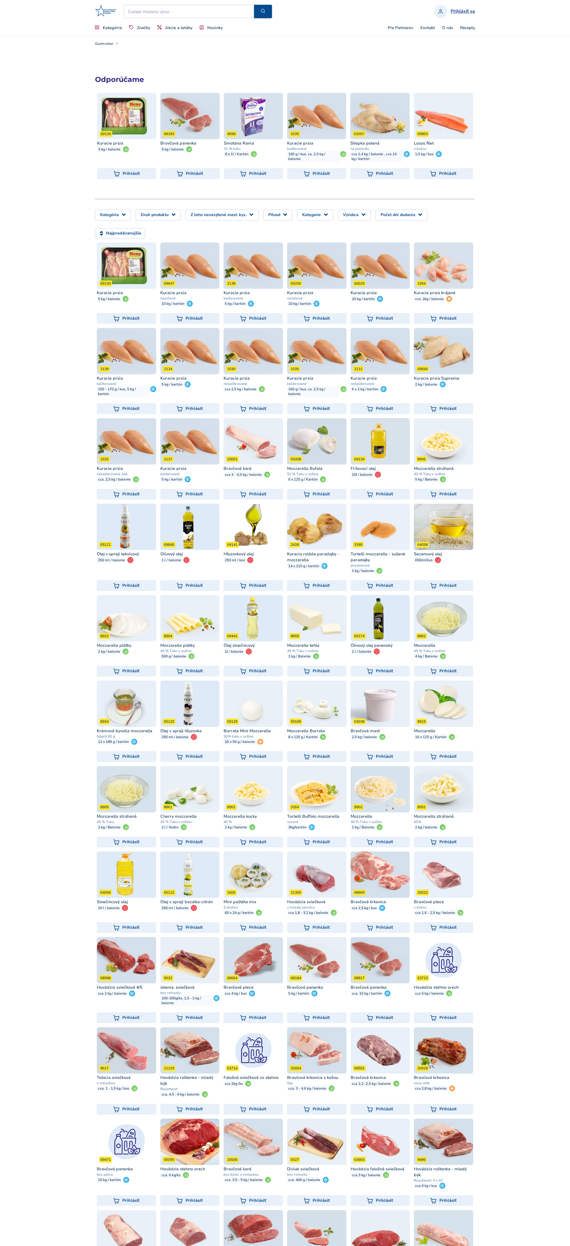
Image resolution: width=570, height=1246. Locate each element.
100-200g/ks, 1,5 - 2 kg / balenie (181, 1000)
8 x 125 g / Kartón (303, 737)
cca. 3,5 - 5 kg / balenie (244, 1179)
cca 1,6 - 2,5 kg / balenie (435, 912)
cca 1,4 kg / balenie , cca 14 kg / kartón (374, 156)
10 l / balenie (109, 908)
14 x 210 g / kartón (303, 566)
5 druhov (231, 907)
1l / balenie (234, 651)
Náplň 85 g (106, 736)
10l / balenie (362, 474)
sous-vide (422, 1083)
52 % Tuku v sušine (303, 474)
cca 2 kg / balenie (112, 993)
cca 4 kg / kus (236, 993)
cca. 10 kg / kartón (367, 993)
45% (417, 821)
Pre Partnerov (400, 28)
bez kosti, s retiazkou (241, 1174)
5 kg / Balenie (426, 479)
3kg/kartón (297, 827)
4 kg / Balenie (426, 656)
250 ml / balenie (111, 560)
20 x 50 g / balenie (240, 741)
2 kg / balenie (426, 384)
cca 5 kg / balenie (429, 993)
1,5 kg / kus (424, 154)
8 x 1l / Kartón (236, 154)
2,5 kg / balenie (364, 737)
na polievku (359, 148)
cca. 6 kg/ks (171, 1175)
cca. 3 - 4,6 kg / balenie (307, 1088)
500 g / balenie (174, 656)
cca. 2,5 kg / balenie (114, 479)
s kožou (420, 148)
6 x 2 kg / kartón (365, 389)
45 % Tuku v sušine (176, 651)
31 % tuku (232, 148)
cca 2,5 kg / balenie (240, 389)
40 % (228, 821)
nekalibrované (235, 383)
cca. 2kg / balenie (429, 299)
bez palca (105, 1174)
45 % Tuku (105, 821)
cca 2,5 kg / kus (364, 908)
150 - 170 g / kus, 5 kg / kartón (117, 391)
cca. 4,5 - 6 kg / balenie (181, 1094)
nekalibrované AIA (112, 474)
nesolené (168, 298)
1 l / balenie (171, 560)
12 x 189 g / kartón (113, 741)
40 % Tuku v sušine (429, 474)
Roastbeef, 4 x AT (428, 1180)
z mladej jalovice (301, 907)
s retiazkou (106, 1083)
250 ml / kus (235, 560)
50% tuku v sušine (239, 736)
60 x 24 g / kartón (239, 912)
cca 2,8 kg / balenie (431, 1088)
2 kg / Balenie (109, 827)
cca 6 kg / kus (426, 1185)
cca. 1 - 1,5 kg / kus (113, 1088)
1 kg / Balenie (299, 656)
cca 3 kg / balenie (366, 1175)
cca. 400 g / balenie (304, 1179)
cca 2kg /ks (234, 1083)
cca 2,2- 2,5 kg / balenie (371, 1083)
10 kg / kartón (173, 303)
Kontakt (427, 28)
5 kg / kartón (235, 303)
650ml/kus (424, 560)
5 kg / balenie (109, 149)
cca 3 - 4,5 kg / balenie (243, 474)
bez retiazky (170, 992)
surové (292, 821)
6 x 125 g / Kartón (303, 479)
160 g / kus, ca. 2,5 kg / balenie (306, 156)
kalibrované (297, 148)
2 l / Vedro (170, 827)
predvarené (360, 565)
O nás (447, 28)
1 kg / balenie (363, 570)
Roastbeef (169, 1089)
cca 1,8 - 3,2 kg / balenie (308, 912)
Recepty (467, 28)
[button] (263, 11)
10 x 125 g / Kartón (430, 737)
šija (290, 1083)
